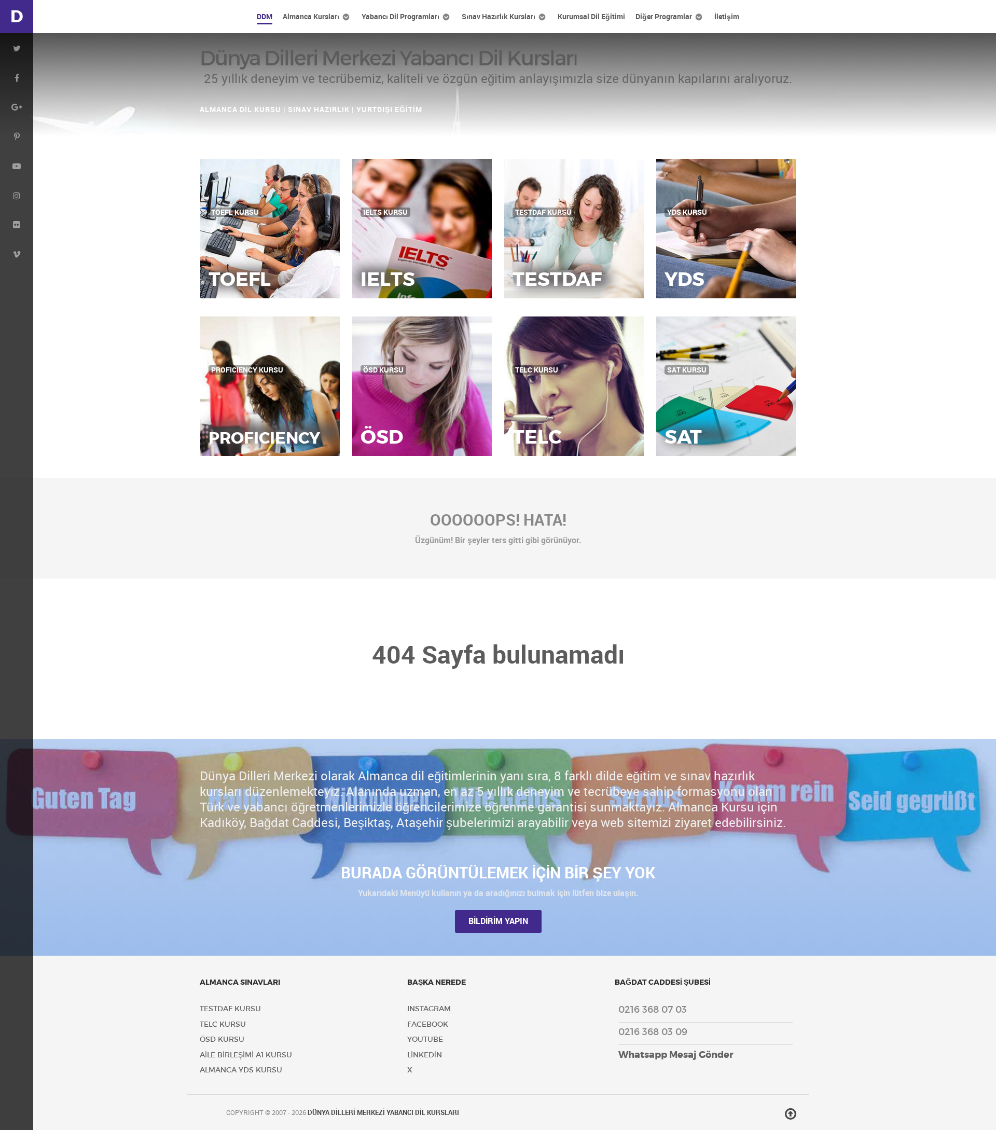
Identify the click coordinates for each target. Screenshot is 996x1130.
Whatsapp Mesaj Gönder (676, 1054)
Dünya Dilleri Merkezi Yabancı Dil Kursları (383, 1113)
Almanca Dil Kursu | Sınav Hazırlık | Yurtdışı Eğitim (311, 109)
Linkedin (424, 1055)
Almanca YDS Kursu (241, 1070)
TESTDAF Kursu (230, 1008)
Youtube (425, 1039)
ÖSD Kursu (222, 1039)
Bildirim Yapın (498, 921)
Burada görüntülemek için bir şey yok (498, 872)
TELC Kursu (223, 1024)
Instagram (429, 1008)
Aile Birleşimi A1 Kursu (246, 1055)
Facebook (427, 1024)
